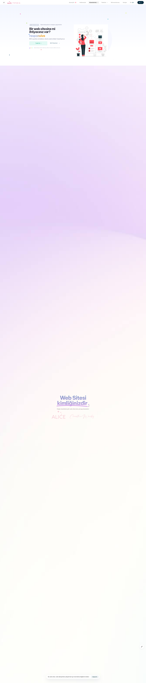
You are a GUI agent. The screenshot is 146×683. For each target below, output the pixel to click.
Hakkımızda (83, 2)
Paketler (104, 2)
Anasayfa (71, 2)
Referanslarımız (115, 2)
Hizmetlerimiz (93, 2)
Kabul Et (94, 677)
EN (131, 2)
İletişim (125, 2)
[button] (4, 2)
